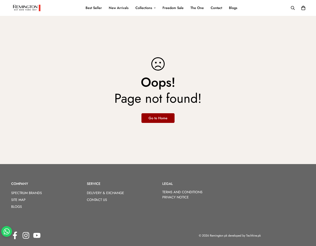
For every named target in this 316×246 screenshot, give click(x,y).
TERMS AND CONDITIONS (182, 192)
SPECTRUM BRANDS (26, 192)
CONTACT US (97, 199)
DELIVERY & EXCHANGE (105, 192)
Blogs (233, 7)
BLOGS (16, 206)
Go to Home (158, 118)
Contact (216, 7)
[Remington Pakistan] (26, 8)
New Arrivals (119, 7)
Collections (143, 7)
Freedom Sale (173, 7)
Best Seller (94, 7)
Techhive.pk (253, 235)
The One (197, 7)
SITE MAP (18, 199)
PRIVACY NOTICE (175, 197)
